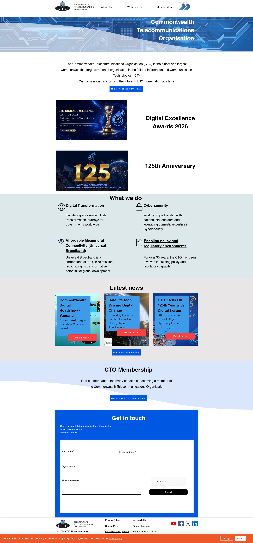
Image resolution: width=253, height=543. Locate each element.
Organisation (68, 466)
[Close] (249, 538)
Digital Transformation (85, 205)
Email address (126, 452)
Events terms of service (145, 531)
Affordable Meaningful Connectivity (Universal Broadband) (86, 245)
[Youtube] (174, 523)
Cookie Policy (112, 526)
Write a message (70, 480)
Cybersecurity (155, 205)
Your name (67, 451)
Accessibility (139, 520)
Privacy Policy (112, 520)
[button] (106, 7)
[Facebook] (181, 523)
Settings (226, 538)
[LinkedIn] (195, 523)
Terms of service (141, 526)
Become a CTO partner (117, 531)
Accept (240, 538)
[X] (188, 523)
